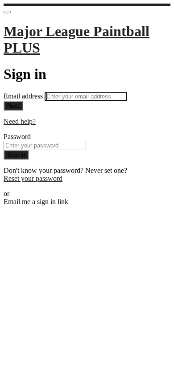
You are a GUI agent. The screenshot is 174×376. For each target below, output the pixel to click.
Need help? (20, 121)
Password (17, 136)
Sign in (16, 154)
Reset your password (33, 178)
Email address (24, 96)
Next (13, 105)
